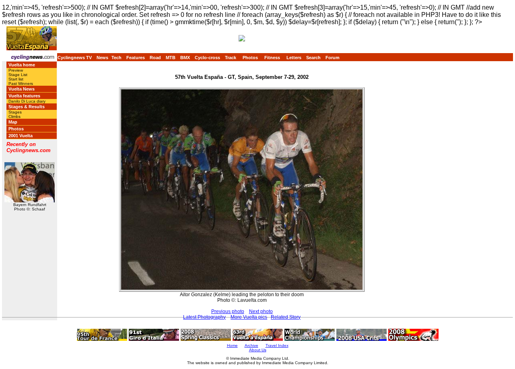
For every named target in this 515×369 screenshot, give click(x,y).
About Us (257, 350)
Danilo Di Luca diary (26, 101)
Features (135, 57)
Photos (250, 57)
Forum (332, 57)
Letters (293, 57)
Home (232, 345)
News (102, 57)
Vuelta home (21, 64)
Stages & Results (26, 106)
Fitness (272, 57)
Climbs (14, 116)
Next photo (261, 311)
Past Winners (20, 83)
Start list (15, 79)
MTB (170, 57)
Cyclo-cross (207, 57)
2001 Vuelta (20, 135)
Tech (116, 57)
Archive (251, 345)
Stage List (17, 74)
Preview (15, 70)
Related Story (286, 317)
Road (155, 57)
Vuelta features (24, 95)
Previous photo (227, 311)
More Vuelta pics (249, 317)
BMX (185, 57)
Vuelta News (21, 89)
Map (12, 122)
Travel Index (277, 345)
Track (230, 57)
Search (313, 57)
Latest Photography (204, 317)
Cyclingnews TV (75, 57)
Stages (15, 112)
